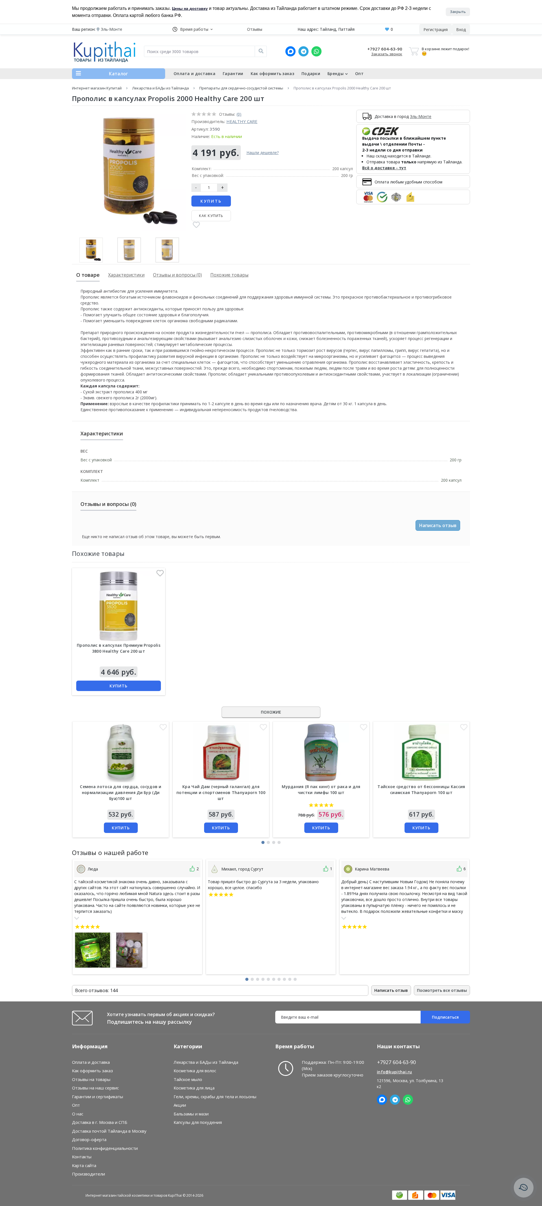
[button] (192, 29)
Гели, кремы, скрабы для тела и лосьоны (215, 1096)
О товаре (88, 274)
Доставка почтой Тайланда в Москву (109, 1131)
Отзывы (254, 29)
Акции (180, 1105)
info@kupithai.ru (394, 1072)
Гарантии (233, 73)
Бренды (335, 73)
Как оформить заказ (272, 73)
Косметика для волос (195, 1070)
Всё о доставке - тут (384, 167)
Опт (359, 73)
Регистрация (435, 29)
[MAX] (290, 51)
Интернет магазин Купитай (97, 88)
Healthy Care (241, 121)
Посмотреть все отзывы (442, 990)
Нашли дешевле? (262, 152)
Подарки (310, 73)
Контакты (81, 1156)
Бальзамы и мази (191, 1114)
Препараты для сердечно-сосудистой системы (241, 88)
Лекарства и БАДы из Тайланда (160, 88)
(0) (239, 114)
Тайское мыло (188, 1079)
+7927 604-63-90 (384, 48)
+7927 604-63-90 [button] (396, 1062)
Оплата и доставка (194, 73)
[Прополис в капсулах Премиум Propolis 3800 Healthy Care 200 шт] (118, 606)
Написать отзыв (437, 525)
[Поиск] (261, 51)
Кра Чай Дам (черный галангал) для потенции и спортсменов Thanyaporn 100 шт (220, 792)
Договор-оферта (89, 1139)
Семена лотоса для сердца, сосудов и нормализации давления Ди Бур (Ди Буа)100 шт (120, 792)
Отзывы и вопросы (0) (177, 275)
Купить (211, 201)
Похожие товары (229, 275)
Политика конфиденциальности (105, 1148)
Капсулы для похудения (198, 1122)
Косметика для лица (194, 1088)
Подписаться (445, 1017)
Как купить (211, 215)
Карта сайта (84, 1165)
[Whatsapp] (316, 51)
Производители (88, 1174)
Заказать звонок (386, 53)
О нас (77, 1114)
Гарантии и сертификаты (97, 1096)
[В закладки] (196, 225)
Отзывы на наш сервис (95, 1088)
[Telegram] (303, 51)
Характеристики (126, 275)
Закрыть (458, 11)
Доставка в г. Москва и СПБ (99, 1122)
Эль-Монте (420, 116)
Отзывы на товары (91, 1079)
